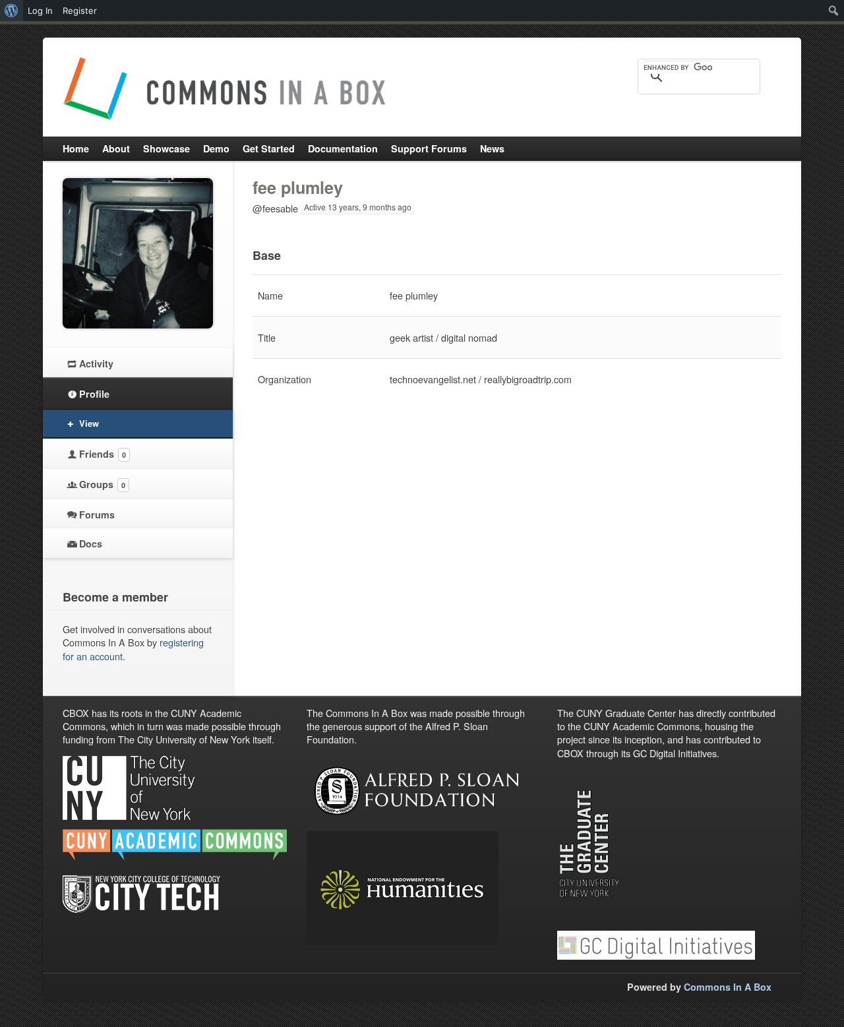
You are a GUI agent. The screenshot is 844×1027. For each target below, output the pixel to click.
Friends (102, 453)
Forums (97, 514)
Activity (96, 363)
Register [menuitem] (80, 10)
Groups (102, 484)
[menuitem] (11, 10)
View (89, 423)
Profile (94, 393)
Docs (90, 543)
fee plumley (298, 187)
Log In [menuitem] (40, 10)
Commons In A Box (727, 986)
